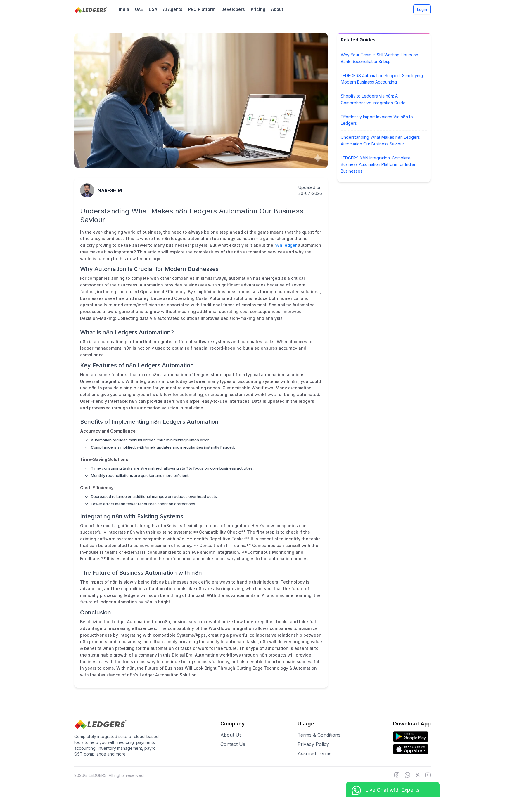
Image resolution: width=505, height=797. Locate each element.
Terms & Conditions (319, 735)
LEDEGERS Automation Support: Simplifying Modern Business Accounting (382, 79)
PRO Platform (201, 9)
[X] (417, 775)
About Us (231, 735)
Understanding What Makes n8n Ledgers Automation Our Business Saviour (380, 140)
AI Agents (172, 9)
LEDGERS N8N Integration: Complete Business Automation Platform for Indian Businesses (378, 164)
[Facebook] (397, 775)
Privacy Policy (313, 744)
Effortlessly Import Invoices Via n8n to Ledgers (377, 120)
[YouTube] (428, 775)
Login (422, 9)
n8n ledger (285, 245)
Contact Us (232, 744)
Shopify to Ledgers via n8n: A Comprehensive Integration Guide (373, 99)
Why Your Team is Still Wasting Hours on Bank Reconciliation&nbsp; (379, 58)
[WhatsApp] (407, 775)
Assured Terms (314, 753)
